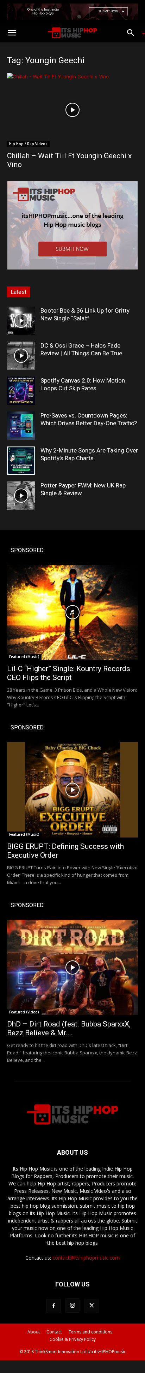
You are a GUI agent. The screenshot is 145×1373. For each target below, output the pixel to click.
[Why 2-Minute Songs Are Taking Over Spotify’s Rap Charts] (21, 460)
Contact (54, 1332)
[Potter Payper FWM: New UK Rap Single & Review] (21, 495)
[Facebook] (53, 1306)
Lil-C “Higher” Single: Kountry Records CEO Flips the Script (68, 673)
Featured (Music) (24, 656)
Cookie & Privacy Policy (73, 1339)
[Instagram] (72, 1305)
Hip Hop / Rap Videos (28, 143)
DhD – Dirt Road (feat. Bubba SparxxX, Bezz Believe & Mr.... (69, 1028)
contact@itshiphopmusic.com (86, 1257)
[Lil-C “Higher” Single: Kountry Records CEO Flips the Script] (72, 612)
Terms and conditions (90, 1332)
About (33, 1332)
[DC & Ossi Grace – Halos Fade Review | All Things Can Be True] (21, 356)
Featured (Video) (24, 1012)
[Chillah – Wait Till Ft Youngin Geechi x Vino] (72, 110)
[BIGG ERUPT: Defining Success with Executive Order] (72, 790)
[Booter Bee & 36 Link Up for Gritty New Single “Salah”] (21, 321)
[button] (12, 32)
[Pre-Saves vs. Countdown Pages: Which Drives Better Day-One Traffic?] (21, 426)
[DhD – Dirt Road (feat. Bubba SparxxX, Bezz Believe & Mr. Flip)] (72, 967)
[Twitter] (91, 1306)
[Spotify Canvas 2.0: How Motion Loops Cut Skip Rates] (21, 391)
